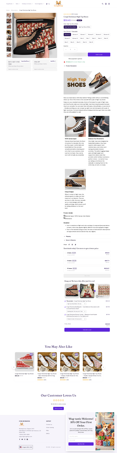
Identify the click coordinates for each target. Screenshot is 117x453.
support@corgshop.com (25, 436)
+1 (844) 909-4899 (24, 434)
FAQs (47, 430)
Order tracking (50, 427)
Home (7, 10)
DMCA (47, 433)
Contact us (49, 424)
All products (14, 10)
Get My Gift (81, 444)
